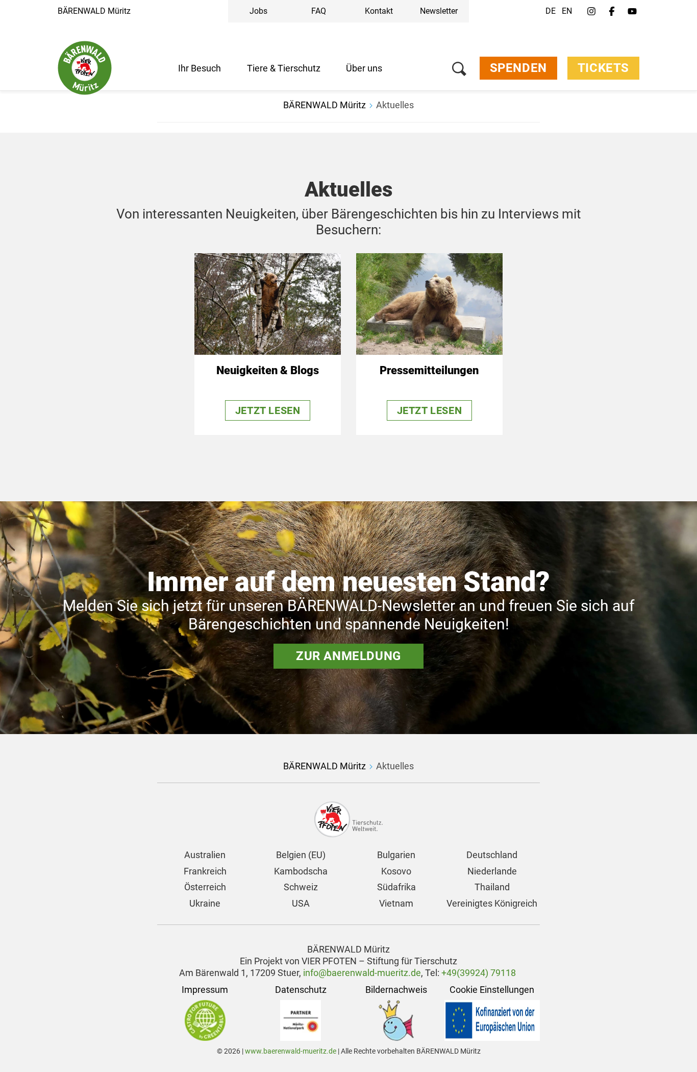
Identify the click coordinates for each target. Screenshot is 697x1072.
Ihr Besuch (199, 68)
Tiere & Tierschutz (283, 68)
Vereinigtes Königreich (491, 903)
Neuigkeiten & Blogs (267, 370)
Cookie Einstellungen (492, 989)
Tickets (603, 68)
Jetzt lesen (268, 410)
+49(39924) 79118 (478, 972)
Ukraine (204, 903)
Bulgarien (396, 854)
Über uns (364, 68)
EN (567, 11)
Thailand (492, 887)
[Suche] (459, 70)
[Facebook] (612, 12)
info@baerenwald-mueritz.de (362, 972)
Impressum (205, 989)
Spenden (518, 68)
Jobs (258, 11)
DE (550, 11)
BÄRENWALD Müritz (94, 11)
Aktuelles (395, 105)
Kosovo (396, 871)
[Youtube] (632, 12)
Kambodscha (301, 871)
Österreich (205, 887)
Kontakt (379, 11)
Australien (205, 854)
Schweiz (301, 887)
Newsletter (439, 11)
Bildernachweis (396, 989)
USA (301, 903)
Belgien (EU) (301, 854)
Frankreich (205, 871)
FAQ (318, 11)
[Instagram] (591, 12)
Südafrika (396, 887)
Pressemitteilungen (429, 370)
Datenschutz (301, 989)
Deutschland (491, 854)
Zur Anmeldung (348, 656)
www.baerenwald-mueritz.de (290, 1051)
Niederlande (492, 871)
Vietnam (396, 903)
